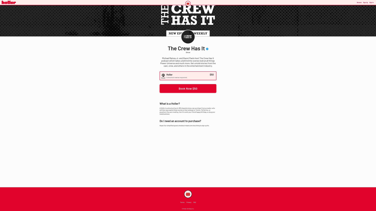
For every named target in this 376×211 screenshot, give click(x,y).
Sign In (371, 2)
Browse (359, 2)
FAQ (194, 202)
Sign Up (365, 2)
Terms (182, 202)
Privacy (188, 202)
